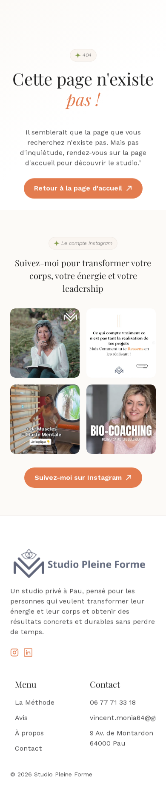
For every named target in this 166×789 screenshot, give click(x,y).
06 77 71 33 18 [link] (113, 702)
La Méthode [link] (34, 702)
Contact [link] (28, 748)
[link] (14, 652)
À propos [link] (29, 733)
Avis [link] (21, 718)
